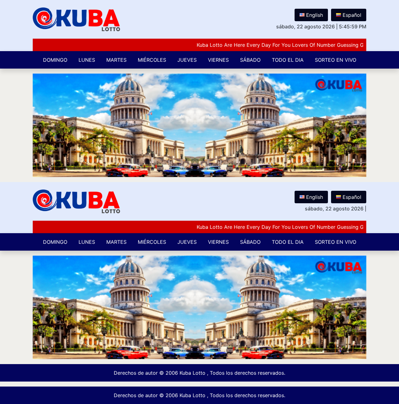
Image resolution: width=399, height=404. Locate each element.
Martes (116, 60)
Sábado (250, 60)
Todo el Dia (288, 60)
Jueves (187, 60)
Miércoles (152, 60)
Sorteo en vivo (335, 60)
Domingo (55, 60)
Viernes (218, 60)
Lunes (87, 60)
